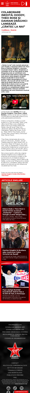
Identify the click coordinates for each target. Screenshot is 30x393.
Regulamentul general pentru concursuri (15, 335)
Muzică (13, 30)
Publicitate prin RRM (15, 375)
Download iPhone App (15, 329)
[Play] (23, 3)
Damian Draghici (7, 174)
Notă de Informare (15, 368)
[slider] (26, 4)
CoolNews (5, 30)
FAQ (15, 377)
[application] (24, 3)
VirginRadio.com (15, 325)
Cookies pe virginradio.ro (15, 338)
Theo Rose (5, 175)
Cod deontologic (15, 372)
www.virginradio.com (21, 383)
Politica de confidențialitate (15, 365)
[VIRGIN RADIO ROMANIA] (7, 3)
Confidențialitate (21, 391)
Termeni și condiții (15, 370)
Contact (15, 363)
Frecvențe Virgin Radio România (15, 332)
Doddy (14, 174)
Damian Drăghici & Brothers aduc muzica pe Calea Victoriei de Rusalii (14, 252)
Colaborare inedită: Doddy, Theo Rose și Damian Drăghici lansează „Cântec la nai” (14, 19)
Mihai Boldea (21, 174)
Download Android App (15, 327)
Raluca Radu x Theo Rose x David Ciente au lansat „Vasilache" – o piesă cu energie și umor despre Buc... (14, 212)
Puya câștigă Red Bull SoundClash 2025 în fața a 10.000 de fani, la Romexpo (13, 292)
